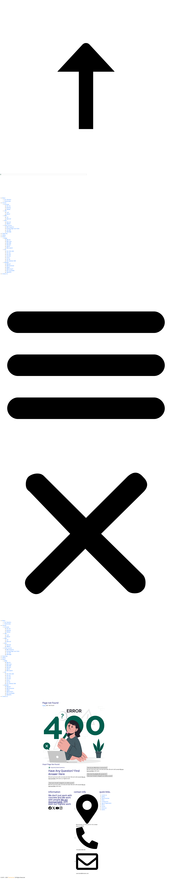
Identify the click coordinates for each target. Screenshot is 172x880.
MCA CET (8, 222)
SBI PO (8, 246)
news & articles (105, 798)
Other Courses (8, 225)
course (103, 806)
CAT (7, 217)
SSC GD (8, 259)
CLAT (7, 212)
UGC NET (8, 230)
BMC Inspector (10, 227)
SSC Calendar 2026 (11, 261)
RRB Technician (10, 265)
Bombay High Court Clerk (12, 228)
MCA (5, 220)
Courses (4, 203)
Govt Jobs (6, 204)
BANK (5, 238)
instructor (104, 808)
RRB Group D (9, 269)
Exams (3, 236)
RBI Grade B (9, 248)
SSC (5, 249)
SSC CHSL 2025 (10, 251)
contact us (104, 795)
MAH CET (8, 219)
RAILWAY (6, 262)
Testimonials (7, 201)
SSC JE (7, 257)
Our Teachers (7, 199)
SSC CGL (8, 206)
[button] (86, 448)
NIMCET (8, 224)
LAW (5, 211)
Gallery (4, 235)
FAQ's (103, 800)
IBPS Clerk (9, 241)
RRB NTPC (8, 272)
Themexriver (11, 877)
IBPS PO (8, 240)
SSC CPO (8, 254)
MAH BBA (8, 232)
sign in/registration (106, 803)
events (103, 809)
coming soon (105, 801)
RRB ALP (8, 264)
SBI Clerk (8, 244)
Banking (8, 207)
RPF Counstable (10, 270)
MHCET (8, 214)
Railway (8, 209)
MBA (5, 215)
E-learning (4, 233)
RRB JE (8, 267)
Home (44, 705)
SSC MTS (8, 256)
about (103, 805)
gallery (103, 796)
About (3, 198)
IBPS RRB (8, 243)
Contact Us (5, 274)
